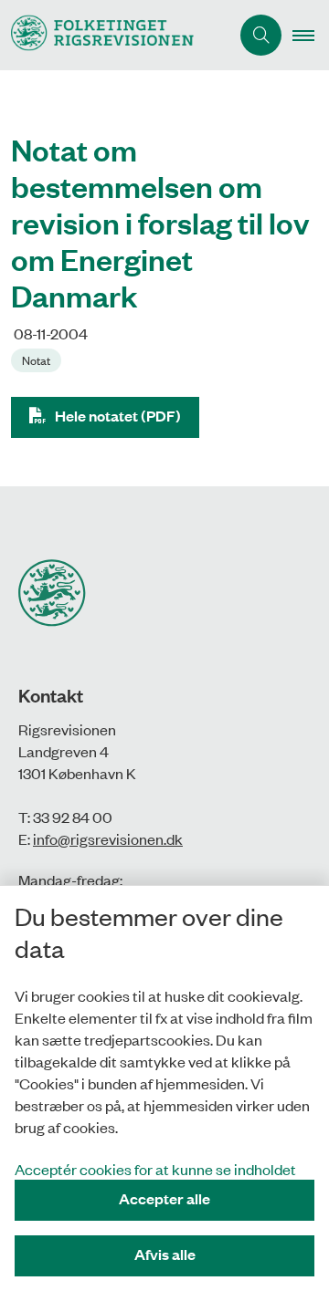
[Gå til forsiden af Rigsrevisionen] (114, 35)
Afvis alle (165, 1254)
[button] (310, 35)
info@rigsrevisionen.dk (108, 838)
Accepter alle (164, 1198)
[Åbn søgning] (260, 35)
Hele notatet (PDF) (118, 415)
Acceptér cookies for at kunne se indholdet (155, 1169)
